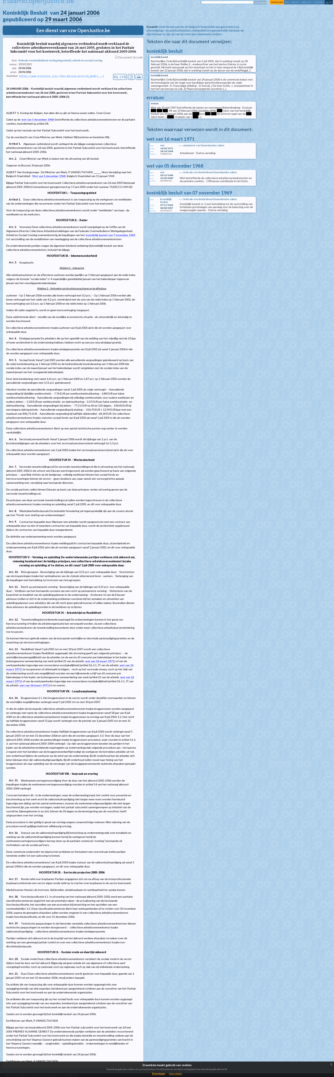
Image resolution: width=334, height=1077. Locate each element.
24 (63, 12)
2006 (93, 12)
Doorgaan (158, 1073)
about (295, 2)
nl (327, 2)
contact (319, 2)
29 (48, 19)
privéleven (277, 2)
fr (330, 2)
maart (60, 19)
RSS (287, 2)
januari (76, 12)
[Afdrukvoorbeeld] (139, 77)
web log (306, 2)
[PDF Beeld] (131, 77)
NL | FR (120, 77)
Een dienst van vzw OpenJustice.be (73, 30)
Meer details (175, 1073)
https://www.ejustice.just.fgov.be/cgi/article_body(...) (61, 75)
